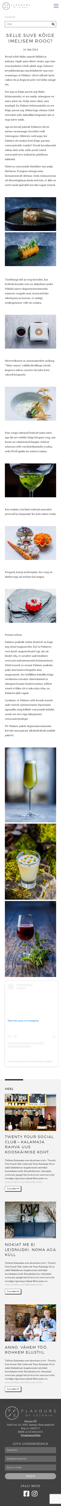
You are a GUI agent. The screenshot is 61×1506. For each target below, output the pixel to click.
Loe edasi (12, 1188)
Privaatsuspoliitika (30, 1435)
